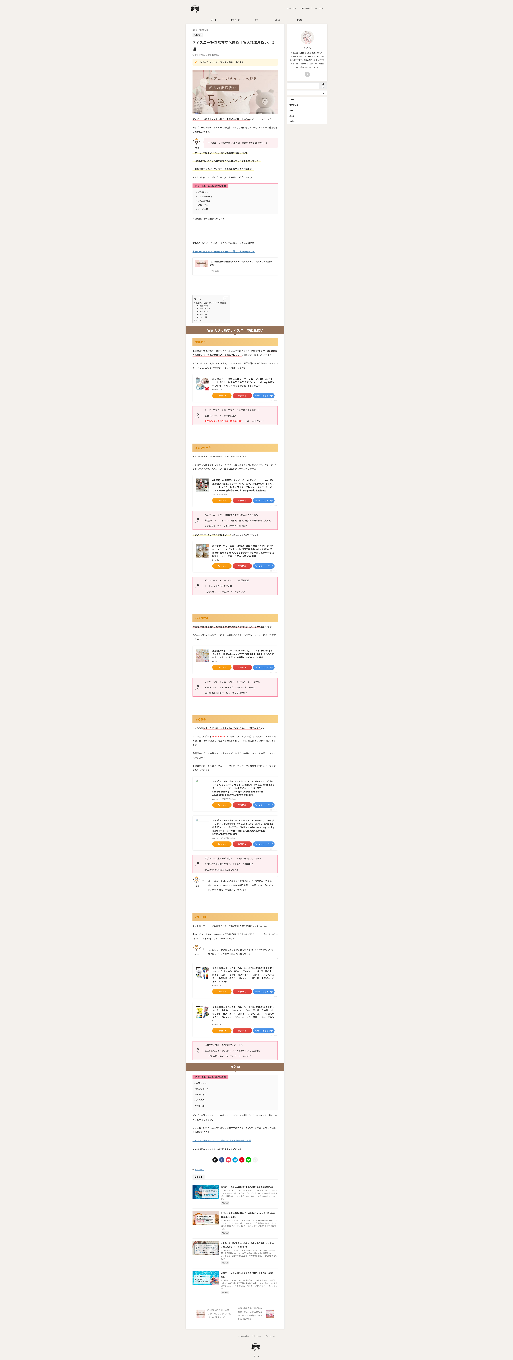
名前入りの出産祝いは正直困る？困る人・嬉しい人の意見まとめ (224, 251)
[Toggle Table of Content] (224, 298)
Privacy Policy (292, 8)
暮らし (278, 20)
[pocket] (228, 1160)
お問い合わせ (305, 8)
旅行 (256, 20)
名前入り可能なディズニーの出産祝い (212, 302)
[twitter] (215, 1160)
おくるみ (203, 314)
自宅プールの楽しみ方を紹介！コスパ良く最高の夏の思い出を (247, 1186)
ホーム (213, 20)
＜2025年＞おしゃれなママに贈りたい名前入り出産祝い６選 (222, 1140)
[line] (248, 1160)
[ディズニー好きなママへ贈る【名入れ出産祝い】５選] (235, 1160)
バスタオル (204, 311)
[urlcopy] (255, 1160)
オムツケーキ (205, 308)
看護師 (299, 20)
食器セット (204, 305)
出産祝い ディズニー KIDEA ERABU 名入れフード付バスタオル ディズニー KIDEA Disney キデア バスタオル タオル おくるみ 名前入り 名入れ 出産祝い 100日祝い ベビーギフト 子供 (243, 654)
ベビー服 (203, 317)
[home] (307, 74)
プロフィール (318, 8)
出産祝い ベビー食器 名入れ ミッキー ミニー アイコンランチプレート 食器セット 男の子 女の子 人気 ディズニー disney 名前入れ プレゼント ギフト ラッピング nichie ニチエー (243, 382)
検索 (323, 85)
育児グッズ (235, 20)
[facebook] (221, 1160)
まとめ (198, 320)
